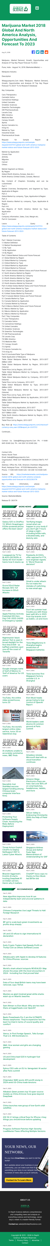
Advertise (35, 1240)
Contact (25, 1243)
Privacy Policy (22, 1240)
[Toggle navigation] (37, 8)
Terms (11, 1240)
